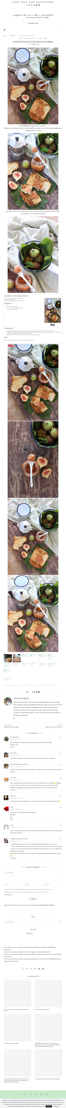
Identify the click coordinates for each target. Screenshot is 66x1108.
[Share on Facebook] (32, 692)
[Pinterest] (33, 5)
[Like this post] (29, 692)
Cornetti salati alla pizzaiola (42, 1009)
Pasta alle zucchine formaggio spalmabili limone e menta (16, 1010)
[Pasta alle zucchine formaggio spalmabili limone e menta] (17, 993)
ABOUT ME (32, 2)
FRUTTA (40, 38)
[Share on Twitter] (34, 692)
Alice (11, 807)
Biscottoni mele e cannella (7, 679)
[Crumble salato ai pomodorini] (17, 1027)
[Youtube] (36, 5)
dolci (6, 685)
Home (5, 35)
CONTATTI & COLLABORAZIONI (44, 2)
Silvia (12, 825)
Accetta (49, 1106)
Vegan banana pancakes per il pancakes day (7, 665)
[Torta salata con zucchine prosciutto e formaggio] (48, 1063)
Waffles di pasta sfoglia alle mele (42, 664)
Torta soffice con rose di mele (25, 664)
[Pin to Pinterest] (36, 692)
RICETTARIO (16, 2)
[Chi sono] (33, 939)
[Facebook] (26, 5)
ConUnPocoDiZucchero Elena (19, 839)
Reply (61, 737)
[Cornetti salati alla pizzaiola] (48, 993)
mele (37, 685)
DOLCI (36, 38)
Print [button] (54, 325)
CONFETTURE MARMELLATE (28, 38)
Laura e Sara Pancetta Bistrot (19, 764)
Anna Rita (13, 796)
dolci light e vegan (12, 685)
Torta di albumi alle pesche (16, 664)
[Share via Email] (39, 692)
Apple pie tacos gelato (33, 664)
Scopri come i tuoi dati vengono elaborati (42, 905)
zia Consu (13, 777)
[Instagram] (31, 5)
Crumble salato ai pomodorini (11, 1043)
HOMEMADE (45, 38)
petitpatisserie (14, 737)
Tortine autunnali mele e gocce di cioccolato (51, 665)
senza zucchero (51, 685)
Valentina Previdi (35, 44)
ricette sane (42, 685)
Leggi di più (56, 1106)
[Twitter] (29, 5)
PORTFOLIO (24, 2)
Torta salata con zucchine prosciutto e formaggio (47, 1079)
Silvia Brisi (13, 753)
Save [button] (52, 325)
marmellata (31, 685)
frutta (25, 685)
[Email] (39, 5)
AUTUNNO (12, 35)
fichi (20, 685)
